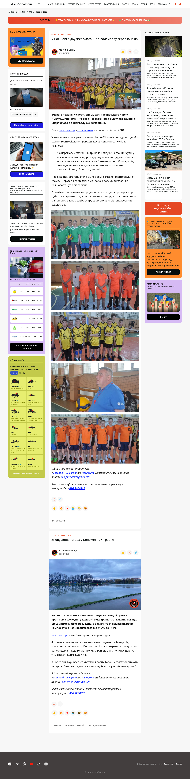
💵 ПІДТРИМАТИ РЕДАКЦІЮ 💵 (134, 20)
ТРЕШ (152, 4)
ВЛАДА (135, 4)
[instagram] (46, 764)
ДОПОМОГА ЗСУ (26, 60)
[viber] (24, 764)
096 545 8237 (77, 488)
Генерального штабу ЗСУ (31, 473)
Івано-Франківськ (166, 764)
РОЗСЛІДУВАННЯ (111, 4)
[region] (26, 121)
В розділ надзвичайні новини (163, 208)
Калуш (179, 764)
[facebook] (9, 764)
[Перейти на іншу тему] (175, 4)
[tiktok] (38, 764)
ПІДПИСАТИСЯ (26, 174)
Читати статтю (27, 238)
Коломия (56, 725)
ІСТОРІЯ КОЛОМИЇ (76, 4)
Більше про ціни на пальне (26, 347)
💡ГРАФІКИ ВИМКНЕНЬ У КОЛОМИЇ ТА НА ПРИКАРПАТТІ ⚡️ (85, 20)
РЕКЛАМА (162, 4)
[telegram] (17, 764)
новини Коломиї (74, 725)
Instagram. (88, 473)
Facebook (58, 473)
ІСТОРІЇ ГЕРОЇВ (94, 4)
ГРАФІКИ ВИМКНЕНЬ (56, 4)
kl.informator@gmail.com (75, 477)
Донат (163, 316)
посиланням (85, 130)
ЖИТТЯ (125, 4)
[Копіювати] (136, 51)
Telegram (71, 473)
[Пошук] (180, 4)
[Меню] (36, 4)
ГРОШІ (144, 4)
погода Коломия (97, 725)
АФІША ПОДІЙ (163, 272)
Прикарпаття (58, 521)
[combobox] (24, 114)
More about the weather (26, 125)
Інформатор (67, 130)
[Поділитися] (129, 51)
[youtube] (31, 764)
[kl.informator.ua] (21, 4)
